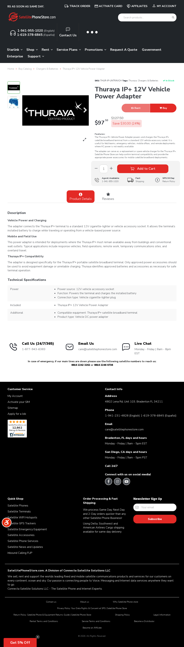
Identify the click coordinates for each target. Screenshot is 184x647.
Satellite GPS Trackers (22, 523)
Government (151, 49)
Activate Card (110, 6)
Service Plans (67, 49)
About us (84, 601)
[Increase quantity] (96, 169)
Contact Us (68, 35)
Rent (46, 49)
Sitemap (13, 408)
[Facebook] (108, 481)
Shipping (139, 180)
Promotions (94, 49)
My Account (166, 6)
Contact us (51, 601)
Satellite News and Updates (25, 547)
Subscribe (155, 519)
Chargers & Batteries (148, 80)
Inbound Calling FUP (20, 553)
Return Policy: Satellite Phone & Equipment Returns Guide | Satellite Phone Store (52, 614)
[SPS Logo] (32, 21)
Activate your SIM (19, 402)
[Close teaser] (38, 637)
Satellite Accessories (21, 535)
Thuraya (133, 80)
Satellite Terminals (19, 511)
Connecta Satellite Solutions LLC (86, 571)
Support (35, 56)
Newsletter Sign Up (147, 499)
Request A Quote (123, 49)
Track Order (79, 6)
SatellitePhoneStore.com (26, 571)
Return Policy (168, 180)
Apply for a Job (17, 414)
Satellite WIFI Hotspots (22, 517)
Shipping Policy (122, 614)
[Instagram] (117, 481)
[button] (20, 642)
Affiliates (139, 6)
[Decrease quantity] (111, 169)
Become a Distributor (144, 621)
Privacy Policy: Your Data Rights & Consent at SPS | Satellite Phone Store (92, 608)
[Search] (173, 17)
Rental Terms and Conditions (44, 621)
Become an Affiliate (92, 627)
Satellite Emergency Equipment (27, 529)
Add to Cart (145, 168)
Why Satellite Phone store (125, 601)
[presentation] (26, 110)
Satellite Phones (18, 506)
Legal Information (162, 614)
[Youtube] (126, 481)
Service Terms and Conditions (96, 621)
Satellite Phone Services (23, 541)
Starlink (13, 49)
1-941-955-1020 (110, 181)
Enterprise (15, 56)
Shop (30, 49)
